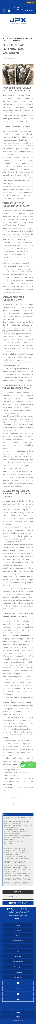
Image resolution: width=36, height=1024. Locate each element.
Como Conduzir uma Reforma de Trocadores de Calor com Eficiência (16, 849)
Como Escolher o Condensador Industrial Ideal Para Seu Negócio (15, 862)
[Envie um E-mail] (9, 10)
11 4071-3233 (29, 11)
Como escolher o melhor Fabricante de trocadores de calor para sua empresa (17, 874)
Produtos (18, 956)
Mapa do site (18, 977)
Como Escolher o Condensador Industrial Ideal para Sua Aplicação (16, 866)
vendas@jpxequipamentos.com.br (22, 9)
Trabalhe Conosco (18, 962)
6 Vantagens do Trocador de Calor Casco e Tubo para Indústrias (18, 826)
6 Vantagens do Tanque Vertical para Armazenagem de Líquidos (16, 822)
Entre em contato (19, 903)
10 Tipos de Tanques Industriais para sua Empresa (17, 818)
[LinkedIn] (18, 7)
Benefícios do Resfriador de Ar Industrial (17, 846)
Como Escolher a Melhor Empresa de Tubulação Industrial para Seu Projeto (17, 858)
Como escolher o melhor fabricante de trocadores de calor (17, 870)
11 (18, 918)
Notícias (18, 946)
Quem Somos (18, 930)
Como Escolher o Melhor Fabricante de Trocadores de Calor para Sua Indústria (17, 879)
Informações (18, 967)
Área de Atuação (18, 941)
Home (18, 925)
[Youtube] (14, 7)
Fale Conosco (18, 972)
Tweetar (6, 62)
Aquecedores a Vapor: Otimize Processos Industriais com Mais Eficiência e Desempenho (17, 837)
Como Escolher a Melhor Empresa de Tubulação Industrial (16, 853)
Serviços (18, 935)
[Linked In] (18, 994)
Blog (5, 814)
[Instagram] (21, 7)
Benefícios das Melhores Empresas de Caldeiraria (16, 842)
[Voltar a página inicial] (18, 19)
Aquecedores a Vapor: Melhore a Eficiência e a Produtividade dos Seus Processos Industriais (16, 831)
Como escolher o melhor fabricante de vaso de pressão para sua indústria (17, 883)
